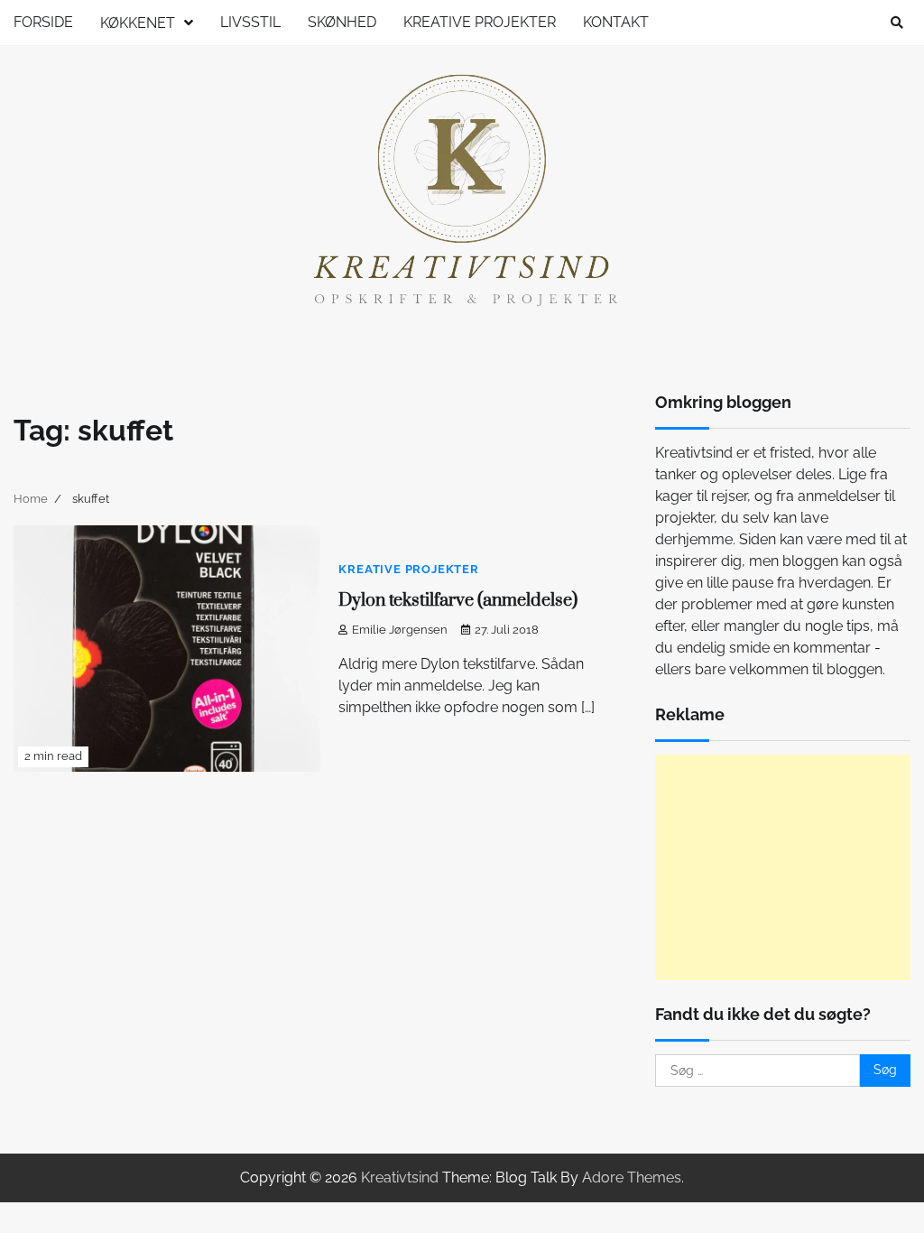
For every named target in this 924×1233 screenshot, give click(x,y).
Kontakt (616, 22)
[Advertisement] (782, 867)
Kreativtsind (400, 1177)
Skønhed (342, 22)
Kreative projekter (479, 22)
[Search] (896, 22)
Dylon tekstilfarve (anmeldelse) (458, 600)
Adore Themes (631, 1177)
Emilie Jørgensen (400, 629)
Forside (43, 22)
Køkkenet (137, 23)
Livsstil (250, 22)
